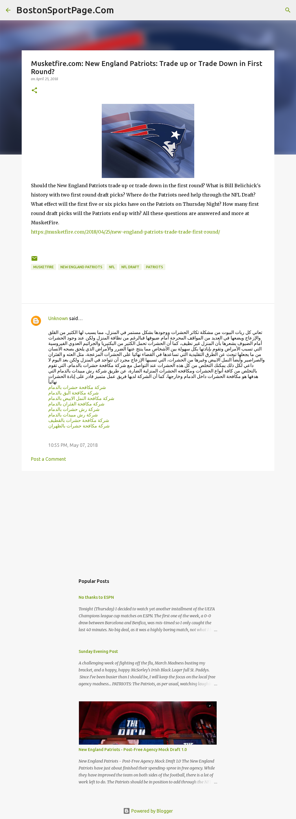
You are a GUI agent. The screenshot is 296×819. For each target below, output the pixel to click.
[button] (34, 91)
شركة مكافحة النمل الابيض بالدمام (81, 398)
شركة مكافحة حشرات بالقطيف (78, 420)
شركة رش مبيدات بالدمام (73, 414)
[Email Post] (34, 260)
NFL (112, 267)
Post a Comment (48, 459)
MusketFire (43, 267)
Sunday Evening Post (98, 651)
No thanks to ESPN (96, 597)
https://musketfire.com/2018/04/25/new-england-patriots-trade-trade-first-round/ (125, 232)
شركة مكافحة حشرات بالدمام (77, 387)
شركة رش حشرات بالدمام (73, 409)
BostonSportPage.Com (65, 10)
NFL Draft (130, 267)
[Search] (122, 10)
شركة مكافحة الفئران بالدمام (76, 403)
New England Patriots (81, 267)
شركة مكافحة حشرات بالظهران (79, 425)
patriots (154, 267)
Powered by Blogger (151, 811)
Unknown (58, 318)
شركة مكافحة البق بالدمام (73, 392)
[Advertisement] (148, 520)
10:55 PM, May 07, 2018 (73, 445)
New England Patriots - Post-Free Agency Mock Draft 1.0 (133, 749)
